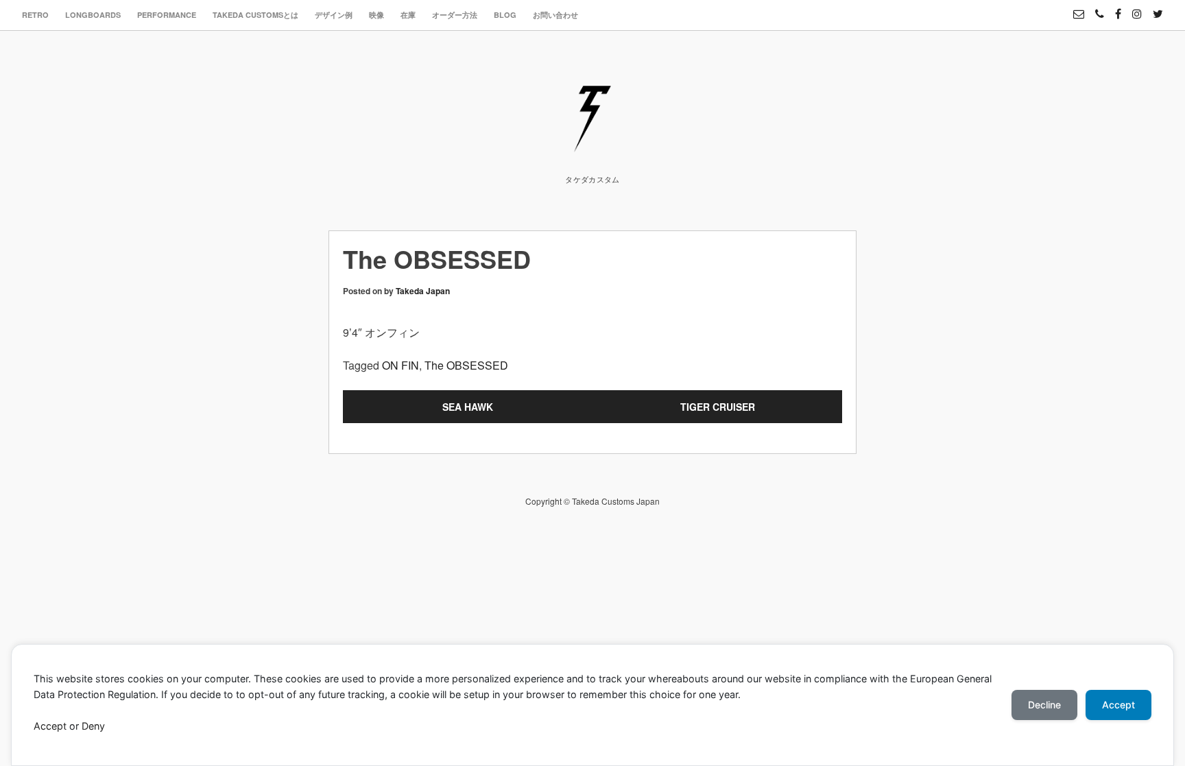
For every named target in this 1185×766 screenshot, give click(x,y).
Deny (93, 726)
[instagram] (1137, 8)
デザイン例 (333, 15)
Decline (1044, 704)
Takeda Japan (423, 291)
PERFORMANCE (166, 15)
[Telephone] (1099, 8)
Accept (50, 726)
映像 (376, 15)
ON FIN (400, 365)
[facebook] (1118, 8)
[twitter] (1158, 8)
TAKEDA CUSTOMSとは (255, 15)
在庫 (408, 15)
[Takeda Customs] (592, 146)
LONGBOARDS (93, 15)
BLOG (505, 15)
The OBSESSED (466, 365)
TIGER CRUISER (717, 407)
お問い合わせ (555, 15)
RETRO (35, 15)
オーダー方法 (454, 15)
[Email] (1078, 8)
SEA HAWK (467, 407)
